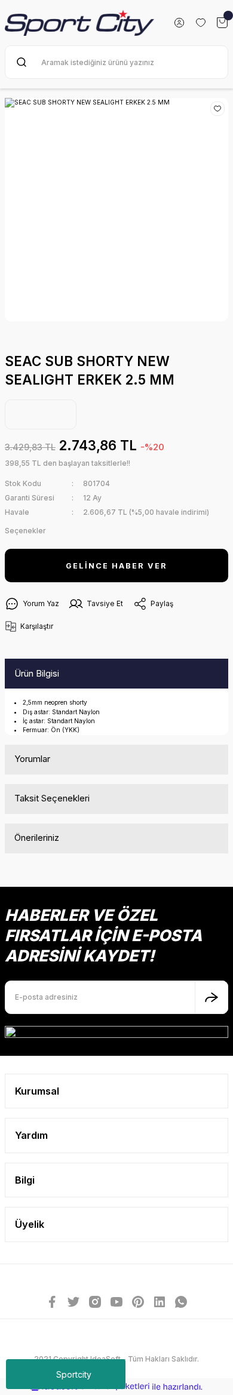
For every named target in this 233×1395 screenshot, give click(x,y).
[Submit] (211, 997)
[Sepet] (222, 23)
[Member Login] (179, 23)
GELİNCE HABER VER (116, 565)
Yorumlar (32, 758)
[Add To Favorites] (217, 109)
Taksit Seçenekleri (52, 798)
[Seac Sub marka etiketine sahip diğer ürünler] (40, 414)
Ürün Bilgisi (36, 673)
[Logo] (79, 23)
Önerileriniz (36, 837)
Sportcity (73, 1374)
